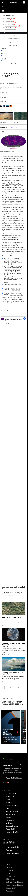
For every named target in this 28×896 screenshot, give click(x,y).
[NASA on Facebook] (4, 842)
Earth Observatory (13, 39)
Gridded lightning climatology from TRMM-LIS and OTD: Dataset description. (12, 261)
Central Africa (5, 227)
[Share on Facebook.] (4, 106)
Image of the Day (13, 42)
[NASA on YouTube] (13, 842)
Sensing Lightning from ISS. (16, 294)
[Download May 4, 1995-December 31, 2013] (24, 319)
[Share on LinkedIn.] (7, 106)
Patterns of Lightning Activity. (16, 286)
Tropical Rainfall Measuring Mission (13, 183)
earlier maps (21, 245)
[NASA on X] (10, 842)
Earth (13, 35)
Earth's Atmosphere (5, 132)
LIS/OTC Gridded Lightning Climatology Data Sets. (10, 280)
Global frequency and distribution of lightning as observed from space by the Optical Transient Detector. (13, 269)
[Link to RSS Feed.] (10, 106)
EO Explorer (13, 45)
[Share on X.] (1, 106)
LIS (16, 127)
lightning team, (5, 211)
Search (13, 64)
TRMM (11, 127)
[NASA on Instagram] (7, 842)
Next (18, 687)
